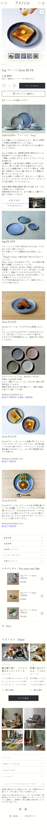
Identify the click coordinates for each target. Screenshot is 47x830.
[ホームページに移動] (22, 3)
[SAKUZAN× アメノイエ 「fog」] (23, 207)
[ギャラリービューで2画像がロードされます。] (17, 56)
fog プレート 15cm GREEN (28, 594)
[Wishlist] (39, 3)
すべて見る (23, 698)
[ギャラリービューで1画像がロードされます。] (11, 56)
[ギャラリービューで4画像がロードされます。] (30, 56)
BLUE (4, 397)
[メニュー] (2, 3)
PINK (21, 397)
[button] (6, 3)
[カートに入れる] (42, 578)
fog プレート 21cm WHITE (28, 576)
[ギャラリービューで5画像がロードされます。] (36, 56)
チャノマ (34, 664)
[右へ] (43, 56)
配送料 (10, 79)
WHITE (12, 397)
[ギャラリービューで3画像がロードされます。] (23, 56)
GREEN (29, 397)
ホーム (4, 64)
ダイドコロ (6, 664)
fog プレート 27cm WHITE (28, 611)
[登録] (42, 784)
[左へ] (4, 56)
